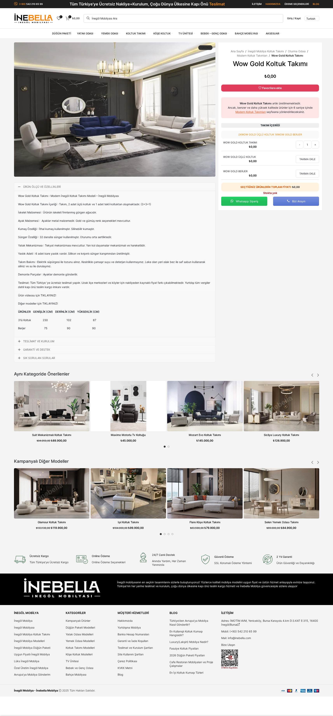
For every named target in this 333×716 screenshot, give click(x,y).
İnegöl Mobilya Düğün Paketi (32, 647)
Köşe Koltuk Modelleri (79, 654)
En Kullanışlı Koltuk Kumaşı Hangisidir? (186, 633)
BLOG (316, 4)
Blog (120, 674)
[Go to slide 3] (169, 534)
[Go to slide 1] (165, 447)
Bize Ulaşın (228, 644)
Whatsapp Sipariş (246, 201)
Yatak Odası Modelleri (79, 634)
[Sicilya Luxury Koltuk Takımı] (281, 406)
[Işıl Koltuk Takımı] (128, 493)
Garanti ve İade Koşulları (133, 641)
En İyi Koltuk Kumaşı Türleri (186, 672)
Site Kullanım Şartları (130, 654)
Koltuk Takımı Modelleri (80, 647)
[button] (312, 375)
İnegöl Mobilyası (24, 627)
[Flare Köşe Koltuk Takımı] (205, 493)
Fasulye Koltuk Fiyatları (184, 648)
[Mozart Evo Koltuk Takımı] (205, 406)
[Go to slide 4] (172, 534)
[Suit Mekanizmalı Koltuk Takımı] (51, 406)
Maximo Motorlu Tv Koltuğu (128, 435)
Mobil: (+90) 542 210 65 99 (239, 631)
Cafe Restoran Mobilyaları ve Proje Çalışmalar (191, 664)
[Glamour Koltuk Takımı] (51, 493)
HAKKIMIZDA (273, 4)
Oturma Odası (297, 51)
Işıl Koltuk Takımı (128, 522)
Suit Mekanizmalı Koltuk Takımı (51, 435)
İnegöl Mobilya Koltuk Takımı (266, 51)
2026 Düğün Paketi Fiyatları (187, 655)
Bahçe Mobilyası (76, 674)
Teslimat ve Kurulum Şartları (135, 647)
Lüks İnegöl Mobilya (26, 661)
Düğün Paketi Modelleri (80, 627)
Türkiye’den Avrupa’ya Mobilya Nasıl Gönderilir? (189, 622)
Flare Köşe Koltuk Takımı (205, 522)
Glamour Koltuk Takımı (52, 522)
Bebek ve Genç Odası (79, 668)
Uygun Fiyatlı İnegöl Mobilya (32, 654)
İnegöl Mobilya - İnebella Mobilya (36, 690)
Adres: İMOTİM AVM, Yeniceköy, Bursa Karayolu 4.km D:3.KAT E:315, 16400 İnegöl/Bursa (269, 622)
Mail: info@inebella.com (236, 638)
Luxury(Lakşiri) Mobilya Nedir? (189, 642)
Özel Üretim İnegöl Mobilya (31, 668)
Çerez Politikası (127, 661)
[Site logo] (33, 18)
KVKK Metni (125, 668)
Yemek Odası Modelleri (80, 641)
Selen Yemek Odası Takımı (281, 522)
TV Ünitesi (72, 661)
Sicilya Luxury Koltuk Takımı (281, 435)
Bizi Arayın (298, 201)
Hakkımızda (125, 620)
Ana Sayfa (237, 51)
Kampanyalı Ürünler (78, 620)
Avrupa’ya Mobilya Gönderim (32, 674)
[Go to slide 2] (169, 447)
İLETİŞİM (257, 4)
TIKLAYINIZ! (48, 295)
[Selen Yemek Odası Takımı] (281, 493)
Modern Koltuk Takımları (252, 55)
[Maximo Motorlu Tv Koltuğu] (128, 406)
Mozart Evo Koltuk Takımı (205, 435)
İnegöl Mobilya (23, 620)
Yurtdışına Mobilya (129, 627)
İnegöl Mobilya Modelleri (29, 641)
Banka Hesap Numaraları (133, 634)
